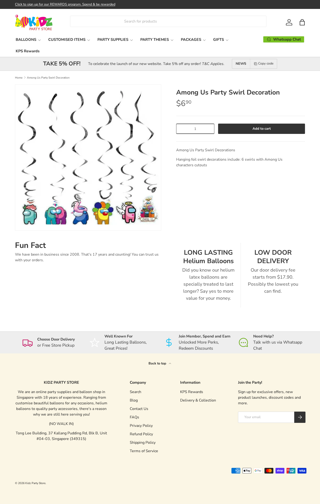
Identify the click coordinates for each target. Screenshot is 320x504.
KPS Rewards (28, 51)
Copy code (265, 63)
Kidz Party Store (35, 483)
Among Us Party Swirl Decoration (48, 77)
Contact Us (139, 408)
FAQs (134, 417)
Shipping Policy (143, 442)
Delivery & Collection (198, 400)
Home (18, 77)
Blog (134, 400)
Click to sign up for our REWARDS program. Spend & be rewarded (65, 4)
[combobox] (168, 21)
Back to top (158, 363)
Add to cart (262, 128)
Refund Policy (141, 434)
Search (135, 391)
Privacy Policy (141, 425)
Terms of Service (144, 451)
